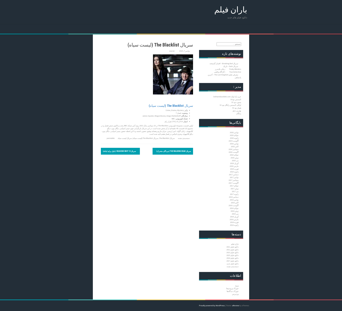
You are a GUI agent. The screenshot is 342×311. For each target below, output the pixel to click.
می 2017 (235, 191)
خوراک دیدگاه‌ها (233, 291)
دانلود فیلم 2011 (232, 247)
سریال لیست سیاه (125, 138)
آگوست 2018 (234, 152)
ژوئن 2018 (235, 158)
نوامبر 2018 (234, 143)
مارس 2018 (234, 166)
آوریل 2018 (234, 163)
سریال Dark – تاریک (230, 66)
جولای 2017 (234, 186)
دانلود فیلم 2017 (232, 261)
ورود (237, 285)
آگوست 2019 (234, 141)
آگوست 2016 (234, 205)
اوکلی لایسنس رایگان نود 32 (230, 105)
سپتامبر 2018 (234, 149)
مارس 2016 (234, 219)
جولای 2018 (234, 155)
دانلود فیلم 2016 (232, 258)
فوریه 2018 (234, 169)
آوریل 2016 (234, 216)
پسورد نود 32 (236, 102)
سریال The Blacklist (167, 138)
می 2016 (235, 214)
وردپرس (235, 294)
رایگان (238, 113)
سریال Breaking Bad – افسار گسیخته (224, 63)
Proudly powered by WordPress (212, 305)
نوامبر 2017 (234, 177)
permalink (111, 138)
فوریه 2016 (234, 222)
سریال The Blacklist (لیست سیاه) (171, 106)
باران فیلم (230, 9)
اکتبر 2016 (235, 202)
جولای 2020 (234, 135)
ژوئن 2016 (235, 211)
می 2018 (235, 160)
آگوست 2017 (234, 183)
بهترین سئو (237, 110)
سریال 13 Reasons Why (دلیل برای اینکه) (119, 151)
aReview (235, 305)
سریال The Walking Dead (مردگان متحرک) (173, 151)
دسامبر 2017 (234, 174)
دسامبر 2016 (234, 197)
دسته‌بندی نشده (184, 138)
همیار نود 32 (236, 108)
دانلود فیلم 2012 (232, 249)
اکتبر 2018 (235, 146)
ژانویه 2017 (234, 194)
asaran (172, 51)
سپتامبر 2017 (234, 180)
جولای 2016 (234, 208)
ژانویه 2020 (234, 138)
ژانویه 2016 (234, 225)
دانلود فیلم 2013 (232, 252)
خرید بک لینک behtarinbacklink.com (227, 96)
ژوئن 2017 (235, 188)
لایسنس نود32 (235, 99)
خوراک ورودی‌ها (232, 288)
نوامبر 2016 (234, 200)
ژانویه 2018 (234, 172)
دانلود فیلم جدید (233, 263)
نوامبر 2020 (234, 132)
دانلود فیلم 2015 (232, 255)
